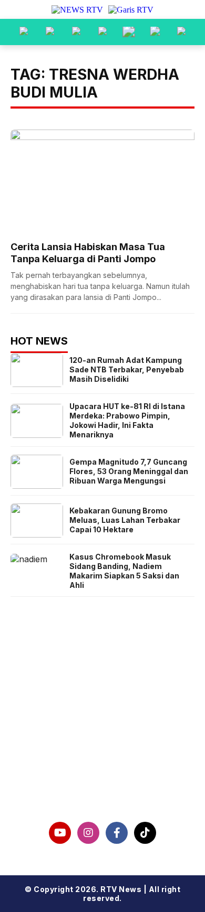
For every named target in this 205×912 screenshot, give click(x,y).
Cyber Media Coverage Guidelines (102, 761)
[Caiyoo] (102, 32)
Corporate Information (102, 727)
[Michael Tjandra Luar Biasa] (76, 32)
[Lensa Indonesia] (24, 32)
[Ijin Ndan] (50, 32)
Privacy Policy (102, 744)
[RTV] (181, 32)
